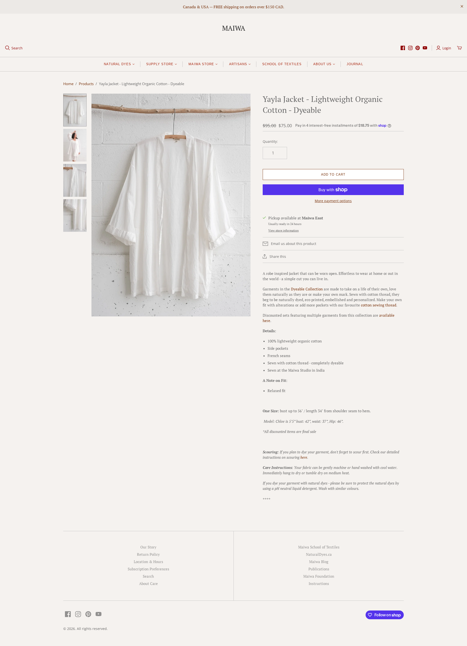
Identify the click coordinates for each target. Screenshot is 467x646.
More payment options (333, 200)
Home (68, 83)
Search (17, 48)
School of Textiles (282, 64)
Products (86, 83)
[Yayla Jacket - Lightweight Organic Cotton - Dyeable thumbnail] (75, 110)
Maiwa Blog (318, 561)
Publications (318, 568)
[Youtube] (425, 48)
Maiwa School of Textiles (319, 547)
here (303, 457)
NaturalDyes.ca (319, 554)
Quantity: (270, 141)
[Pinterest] (417, 48)
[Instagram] (410, 48)
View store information (283, 230)
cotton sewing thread (378, 305)
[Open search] (7, 47)
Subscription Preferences (148, 568)
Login (446, 48)
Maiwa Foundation (318, 576)
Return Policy (148, 554)
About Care (148, 583)
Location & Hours (148, 561)
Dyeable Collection (307, 289)
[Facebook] (402, 48)
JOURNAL (355, 64)
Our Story (148, 547)
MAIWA (233, 28)
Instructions (319, 583)
